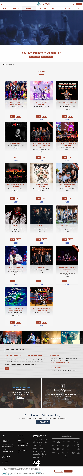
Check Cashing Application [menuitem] (6, 457)
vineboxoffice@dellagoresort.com (60, 362)
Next (80, 337)
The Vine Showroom (8, 64)
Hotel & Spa (16, 8)
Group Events (67, 8)
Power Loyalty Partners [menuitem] (5, 441)
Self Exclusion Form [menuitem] (23, 445)
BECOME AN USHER (34, 56)
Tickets (12, 116)
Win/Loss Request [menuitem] (22, 450)
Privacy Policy (8, 474)
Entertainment (29, 8)
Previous (3, 337)
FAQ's (7, 368)
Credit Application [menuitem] (6, 454)
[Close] (80, 471)
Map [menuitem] (3, 438)
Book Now (79, 4)
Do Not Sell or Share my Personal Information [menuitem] (7, 461)
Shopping (54, 8)
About (78, 8)
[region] (41, 471)
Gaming (5, 8)
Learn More (20, 397)
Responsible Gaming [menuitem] (7, 451)
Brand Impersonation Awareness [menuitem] (23, 453)
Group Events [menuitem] (21, 438)
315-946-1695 (59, 360)
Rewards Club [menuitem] (21, 448)
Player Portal (6, 4)
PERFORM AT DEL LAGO (47, 56)
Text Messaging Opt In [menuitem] (24, 443)
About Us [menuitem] (20, 435)
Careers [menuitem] (4, 435)
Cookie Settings (59, 471)
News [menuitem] (19, 440)
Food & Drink (42, 8)
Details (18, 116)
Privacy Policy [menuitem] (5, 449)
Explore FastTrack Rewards (43, 422)
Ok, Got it (68, 471)
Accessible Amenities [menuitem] (7, 444)
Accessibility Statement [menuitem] (8, 446)
